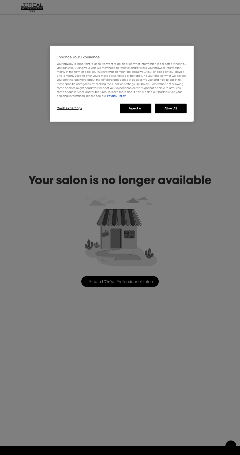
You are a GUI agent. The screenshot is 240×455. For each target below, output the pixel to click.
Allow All (171, 108)
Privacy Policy (116, 96)
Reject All (136, 108)
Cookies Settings (69, 108)
